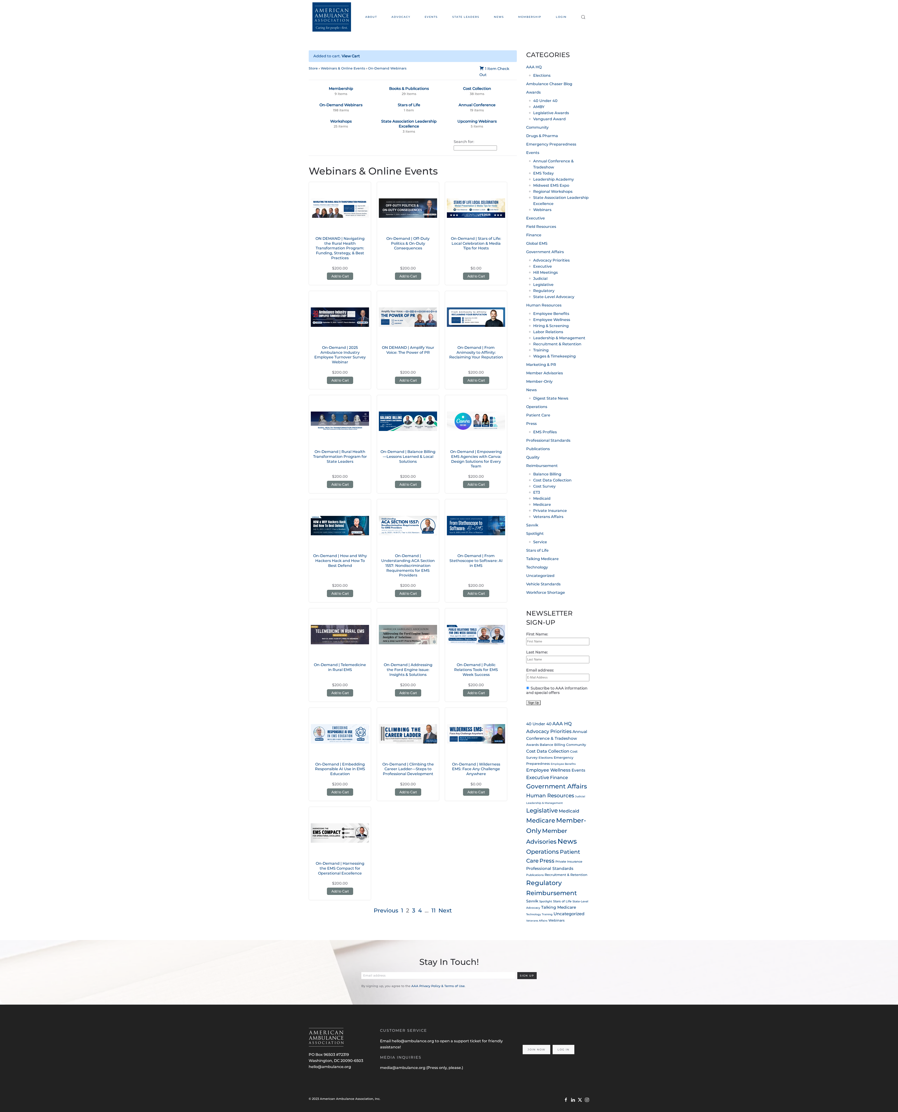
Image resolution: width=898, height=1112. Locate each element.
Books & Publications (409, 88)
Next (445, 910)
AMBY (538, 107)
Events (532, 152)
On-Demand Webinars (387, 68)
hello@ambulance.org (330, 1067)
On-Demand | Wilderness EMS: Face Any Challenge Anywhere (476, 769)
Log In (563, 1049)
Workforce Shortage (545, 592)
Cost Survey (544, 486)
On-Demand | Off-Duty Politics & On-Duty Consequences (408, 243)
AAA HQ (534, 67)
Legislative (543, 284)
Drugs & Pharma (542, 136)
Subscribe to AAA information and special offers (556, 690)
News (499, 16)
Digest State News (550, 398)
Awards (533, 92)
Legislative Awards (551, 113)
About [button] (371, 16)
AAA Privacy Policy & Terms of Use (438, 986)
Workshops (341, 121)
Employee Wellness (551, 319)
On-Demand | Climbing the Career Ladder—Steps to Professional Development (408, 769)
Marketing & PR (541, 364)
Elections (541, 75)
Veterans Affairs (548, 516)
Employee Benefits (551, 313)
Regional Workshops (552, 191)
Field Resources (541, 226)
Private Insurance (550, 510)
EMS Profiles (545, 432)
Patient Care (538, 415)
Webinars (542, 210)
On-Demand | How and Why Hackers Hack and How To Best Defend (340, 561)
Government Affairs (545, 252)
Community (537, 127)
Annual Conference (477, 105)
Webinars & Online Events (343, 68)
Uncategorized (540, 575)
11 (433, 910)
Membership (529, 16)
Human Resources (543, 305)
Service (540, 542)
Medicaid (541, 498)
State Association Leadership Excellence (409, 124)
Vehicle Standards (543, 584)
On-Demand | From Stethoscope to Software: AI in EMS (476, 561)
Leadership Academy (553, 179)
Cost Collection (477, 88)
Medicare (542, 504)
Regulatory (543, 290)
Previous (386, 910)
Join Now (536, 1049)
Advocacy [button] (400, 16)
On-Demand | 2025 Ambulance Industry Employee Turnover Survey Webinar (340, 354)
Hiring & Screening (551, 326)
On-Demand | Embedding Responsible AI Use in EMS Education (340, 769)
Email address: (540, 670)
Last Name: (537, 652)
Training (541, 350)
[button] (583, 17)
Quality (533, 457)
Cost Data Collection (552, 480)
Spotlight (535, 533)
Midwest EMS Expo (551, 185)
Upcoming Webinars (477, 121)
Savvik (532, 525)
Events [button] (431, 16)
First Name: (537, 634)
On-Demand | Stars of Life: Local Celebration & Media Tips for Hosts (476, 243)
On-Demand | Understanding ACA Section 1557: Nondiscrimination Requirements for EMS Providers (408, 565)
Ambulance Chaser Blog (549, 84)
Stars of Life (409, 105)
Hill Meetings (545, 272)
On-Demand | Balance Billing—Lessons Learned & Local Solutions (407, 456)
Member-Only (539, 381)
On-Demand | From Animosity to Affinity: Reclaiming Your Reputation (476, 352)
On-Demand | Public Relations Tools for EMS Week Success (476, 670)
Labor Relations (548, 332)
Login (561, 16)
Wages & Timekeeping (554, 356)
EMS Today (543, 173)
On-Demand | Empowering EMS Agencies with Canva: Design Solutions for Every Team (476, 458)
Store (313, 68)
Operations (536, 407)
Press (531, 423)
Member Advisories (544, 373)
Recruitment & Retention (557, 344)
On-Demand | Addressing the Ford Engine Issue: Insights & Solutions (408, 670)
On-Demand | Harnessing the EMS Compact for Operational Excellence (340, 868)
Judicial (540, 278)
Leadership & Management (559, 338)
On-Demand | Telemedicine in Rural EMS (340, 667)
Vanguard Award (549, 119)
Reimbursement (542, 465)
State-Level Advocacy (553, 297)
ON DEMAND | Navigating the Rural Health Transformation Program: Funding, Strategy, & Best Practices (340, 248)
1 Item (490, 68)
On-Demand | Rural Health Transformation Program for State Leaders (340, 456)
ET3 (536, 492)
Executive (535, 218)
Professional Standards (548, 440)
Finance (533, 235)
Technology (537, 567)
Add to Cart (340, 276)
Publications (538, 449)
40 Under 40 (545, 100)
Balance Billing (547, 474)
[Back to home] (332, 17)
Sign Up (527, 975)
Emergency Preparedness (551, 144)
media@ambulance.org (403, 1067)
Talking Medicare (542, 559)
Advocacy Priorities (551, 260)
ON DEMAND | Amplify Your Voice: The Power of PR (408, 350)
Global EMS (536, 243)
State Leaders (465, 16)
